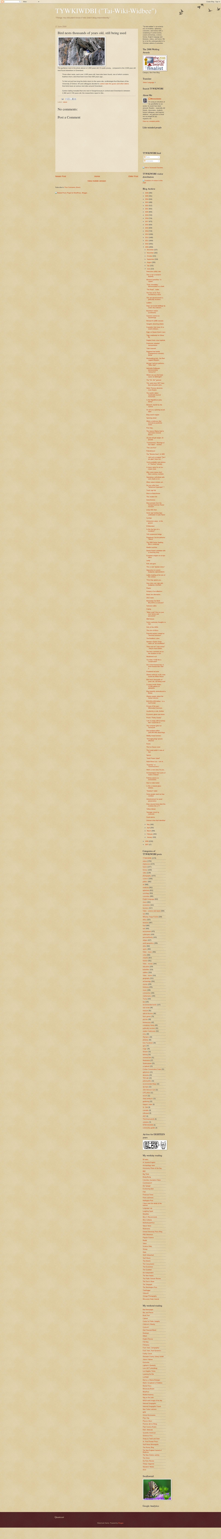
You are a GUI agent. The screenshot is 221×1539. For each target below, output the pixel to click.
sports (145, 949)
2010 (147, 244)
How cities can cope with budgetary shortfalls (154, 584)
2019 (147, 215)
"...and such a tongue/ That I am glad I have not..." (156, 458)
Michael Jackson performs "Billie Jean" (155, 364)
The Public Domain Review (152, 1278)
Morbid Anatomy (148, 1395)
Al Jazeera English (149, 1162)
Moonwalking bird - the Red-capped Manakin (155, 359)
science (145, 879)
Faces (148, 744)
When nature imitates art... (155, 482)
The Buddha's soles (153, 638)
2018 (147, 218)
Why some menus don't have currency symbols (155, 473)
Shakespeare (147, 1063)
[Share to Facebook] (73, 99)
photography (147, 876)
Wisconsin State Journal (151, 1299)
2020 (147, 212)
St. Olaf (145, 1107)
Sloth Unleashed (148, 1255)
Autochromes (150, 500)
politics (145, 882)
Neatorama (146, 1060)
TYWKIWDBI (147, 858)
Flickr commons (148, 1198)
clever (145, 902)
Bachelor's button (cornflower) (152, 311)
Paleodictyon (150, 451)
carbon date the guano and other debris (114, 84)
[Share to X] (71, 99)
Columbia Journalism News (152, 1180)
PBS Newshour (148, 1234)
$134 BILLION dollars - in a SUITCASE (155, 702)
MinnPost (146, 1392)
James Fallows (148, 1359)
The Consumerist (148, 1264)
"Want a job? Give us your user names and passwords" (155, 614)
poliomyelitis (147, 1081)
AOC (144, 1116)
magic (145, 1049)
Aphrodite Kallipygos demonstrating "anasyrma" (153, 370)
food (144, 925)
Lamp (148, 560)
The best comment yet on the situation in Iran (155, 652)
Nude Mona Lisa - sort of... (155, 761)
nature (65, 102)
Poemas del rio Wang (150, 1424)
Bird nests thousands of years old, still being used (155, 680)
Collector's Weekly (149, 1324)
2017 (147, 221)
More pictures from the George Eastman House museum (155, 504)
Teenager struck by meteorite (152, 813)
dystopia (145, 1087)
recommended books (150, 1005)
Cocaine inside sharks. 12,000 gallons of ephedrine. (154, 686)
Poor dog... (150, 428)
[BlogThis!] (68, 99)
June (149, 269)
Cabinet (145, 1318)
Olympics (146, 1037)
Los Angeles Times (149, 1371)
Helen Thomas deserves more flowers (154, 389)
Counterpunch (147, 1183)
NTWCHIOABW (148, 1125)
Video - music (147, 952)
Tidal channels (151, 348)
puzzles (145, 1019)
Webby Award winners (153, 736)
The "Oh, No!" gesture (153, 380)
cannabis (146, 1110)
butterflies (146, 969)
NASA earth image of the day (152, 1400)
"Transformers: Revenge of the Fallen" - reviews (155, 443)
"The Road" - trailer (152, 289)
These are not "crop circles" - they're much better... (155, 647)
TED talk (146, 1078)
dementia (146, 1075)
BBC (144, 1171)
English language (148, 899)
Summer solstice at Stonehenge (152, 316)
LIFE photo (146, 1093)
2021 (147, 209)
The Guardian (147, 1270)
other (144, 946)
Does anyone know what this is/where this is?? (156, 805)
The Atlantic (147, 1261)
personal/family (148, 937)
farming (145, 1054)
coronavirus (146, 993)
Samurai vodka (151, 606)
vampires (146, 1122)
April (148, 828)
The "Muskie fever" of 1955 (155, 454)
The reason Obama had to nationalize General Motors (155, 433)
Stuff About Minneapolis (151, 1444)
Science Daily (147, 1246)
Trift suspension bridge (154, 534)
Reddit (145, 1240)
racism (145, 1096)
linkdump (146, 987)
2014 (147, 231)
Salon (145, 1243)
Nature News (147, 1226)
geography (146, 978)
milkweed (146, 1113)
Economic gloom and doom (155, 714)
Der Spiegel (146, 1186)
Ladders (149, 303)
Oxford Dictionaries (149, 1415)
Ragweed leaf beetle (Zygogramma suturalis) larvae (155, 353)
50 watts (145, 1159)
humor (145, 867)
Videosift (146, 1293)
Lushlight (146, 1377)
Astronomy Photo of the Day (152, 1168)
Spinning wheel (151, 418)
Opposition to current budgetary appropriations (155, 571)
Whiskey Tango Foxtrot (150, 917)
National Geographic (149, 1403)
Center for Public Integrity (151, 1321)
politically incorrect (149, 1028)
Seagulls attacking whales (155, 324)
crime (144, 955)
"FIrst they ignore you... (154, 580)
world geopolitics (148, 943)
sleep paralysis (148, 1098)
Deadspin (146, 1333)
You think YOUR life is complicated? (153, 660)
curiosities (146, 896)
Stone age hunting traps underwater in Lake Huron (155, 514)
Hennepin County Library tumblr (153, 1356)
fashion (145, 961)
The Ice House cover (153, 747)
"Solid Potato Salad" (153, 758)
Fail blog (145, 1342)
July (148, 265)
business (146, 908)
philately (145, 1040)
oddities (145, 972)
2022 (147, 205)
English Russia (148, 1339)
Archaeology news (149, 1165)
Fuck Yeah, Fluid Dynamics (152, 1350)
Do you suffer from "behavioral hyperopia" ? (155, 486)
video (144, 873)
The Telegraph (147, 1284)
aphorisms (146, 1072)
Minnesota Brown (148, 1389)
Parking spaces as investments (152, 779)
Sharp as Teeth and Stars (151, 1439)
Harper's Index (147, 1104)
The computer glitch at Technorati (153, 726)
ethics (145, 920)
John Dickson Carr (149, 1090)
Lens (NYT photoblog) (150, 1368)
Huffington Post (148, 1200)
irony (144, 1034)
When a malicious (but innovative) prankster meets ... (154, 423)
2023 (147, 202)
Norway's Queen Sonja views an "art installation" (155, 642)
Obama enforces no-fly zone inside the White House (155, 675)
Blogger (120, 1523)
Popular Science (148, 1237)
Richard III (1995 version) (154, 321)
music (145, 990)
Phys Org (146, 1418)
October (150, 256)
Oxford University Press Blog (152, 1232)
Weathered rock (151, 656)
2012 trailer (150, 598)
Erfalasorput (150, 526)
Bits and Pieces (148, 1312)
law (144, 1002)
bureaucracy (147, 1022)
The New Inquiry (148, 1275)
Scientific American (149, 1433)
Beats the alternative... (154, 594)
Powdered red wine (152, 671)
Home (97, 176)
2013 (147, 234)
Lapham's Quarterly (149, 1365)
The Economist (148, 1267)
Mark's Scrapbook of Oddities (152, 1383)
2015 (147, 228)
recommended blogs (149, 1084)
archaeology (147, 981)
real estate (146, 1007)
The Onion (146, 1458)
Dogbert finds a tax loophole (155, 340)
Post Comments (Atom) (72, 187)
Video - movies (148, 964)
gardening (146, 1101)
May (148, 824)
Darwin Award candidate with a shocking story (155, 551)
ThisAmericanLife (148, 1119)
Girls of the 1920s (152, 627)
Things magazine (148, 1464)
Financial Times (148, 1195)
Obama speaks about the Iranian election (154, 697)
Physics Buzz (147, 1421)
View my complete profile (151, 121)
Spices (148, 755)
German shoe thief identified (155, 820)
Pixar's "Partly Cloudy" (153, 717)
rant (144, 928)
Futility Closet (147, 1353)
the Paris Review (148, 1461)
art (143, 884)
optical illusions (148, 1013)
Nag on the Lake (148, 1397)
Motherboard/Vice (148, 1223)
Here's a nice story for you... (155, 770)
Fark (144, 1192)
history (145, 870)
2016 (147, 225)
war (144, 914)
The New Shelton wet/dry (151, 1455)
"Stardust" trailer (151, 791)
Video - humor (147, 975)
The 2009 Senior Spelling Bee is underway (154, 543)
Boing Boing (147, 1177)
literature (145, 923)
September (151, 259)
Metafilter (146, 1214)
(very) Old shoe (151, 510)
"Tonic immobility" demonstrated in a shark (155, 285)
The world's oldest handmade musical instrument (153, 395)
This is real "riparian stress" (155, 567)
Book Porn (146, 1315)
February (150, 834)
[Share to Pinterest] (75, 99)
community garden (149, 1128)
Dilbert (145, 1336)
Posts (147, 157)
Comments (149, 161)
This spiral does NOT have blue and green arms (155, 384)
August (149, 262)
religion (145, 940)
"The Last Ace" (151, 448)
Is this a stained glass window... (153, 787)
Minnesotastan (156, 99)
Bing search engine (152, 415)
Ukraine (145, 1052)
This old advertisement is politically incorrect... (154, 298)
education (146, 966)
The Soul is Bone (148, 1281)
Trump (145, 999)
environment (147, 931)
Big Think (146, 1174)
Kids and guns (151, 564)
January (150, 837)
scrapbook (146, 1066)
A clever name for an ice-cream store (154, 468)
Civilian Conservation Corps (152, 1069)
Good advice (150, 817)
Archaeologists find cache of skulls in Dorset (155, 773)
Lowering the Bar (148, 1374)
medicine (146, 887)
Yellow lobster (151, 809)
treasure (145, 1010)
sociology (146, 893)
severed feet (147, 1057)
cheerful (145, 958)
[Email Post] (62, 99)
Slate (144, 1252)
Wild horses (150, 619)
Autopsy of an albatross (154, 591)
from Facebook (148, 1043)
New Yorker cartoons (150, 1409)
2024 (147, 199)
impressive (146, 864)
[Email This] (66, 99)
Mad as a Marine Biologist (151, 1380)
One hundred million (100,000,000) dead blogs (155, 731)
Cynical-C (146, 1327)
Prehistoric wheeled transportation (152, 344)
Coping (148, 609)
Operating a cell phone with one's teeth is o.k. (155, 478)
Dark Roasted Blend (149, 1330)
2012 (147, 237)
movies (145, 984)
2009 (147, 247)
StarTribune (146, 1258)
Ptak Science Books (149, 1427)
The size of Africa (152, 630)
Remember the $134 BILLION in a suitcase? (155, 601)
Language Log (147, 1208)
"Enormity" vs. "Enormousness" (152, 765)
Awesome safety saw (153, 271)
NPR (144, 1412)
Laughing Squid (148, 1211)
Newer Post (60, 176)
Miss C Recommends (150, 1217)
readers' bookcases (149, 1031)
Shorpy (145, 1249)
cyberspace (146, 934)
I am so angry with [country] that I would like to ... (155, 721)
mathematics (147, 996)
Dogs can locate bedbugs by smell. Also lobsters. (155, 306)
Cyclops (149, 518)
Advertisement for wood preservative (154, 800)
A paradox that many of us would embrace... (155, 328)
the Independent (148, 1273)
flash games (147, 1016)
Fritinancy (146, 1345)
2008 (147, 841)
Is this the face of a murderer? (152, 530)
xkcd (144, 1470)
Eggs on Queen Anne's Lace (155, 332)
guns (144, 1046)
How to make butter (152, 783)
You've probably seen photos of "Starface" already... (156, 463)
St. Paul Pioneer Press (150, 1441)
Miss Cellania (147, 1220)
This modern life (151, 497)
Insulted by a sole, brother (155, 711)
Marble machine (151, 547)
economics (146, 905)
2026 (147, 193)
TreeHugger (146, 1290)
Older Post (133, 176)
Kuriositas (146, 1362)
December (150, 250)
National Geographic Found (152, 1406)
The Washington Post (150, 1287)
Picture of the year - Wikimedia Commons (154, 707)
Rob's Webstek (148, 1430)
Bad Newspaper (148, 1309)
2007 (147, 844)
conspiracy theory (149, 1025)
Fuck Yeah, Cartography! (151, 1348)
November (150, 253)
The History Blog (148, 1447)
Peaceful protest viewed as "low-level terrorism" (155, 634)
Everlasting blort (148, 1189)
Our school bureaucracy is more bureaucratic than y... (155, 666)
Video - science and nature (152, 911)
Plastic (148, 588)
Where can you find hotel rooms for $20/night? (154, 376)
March (149, 831)
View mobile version (96, 181)
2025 (147, 196)
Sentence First (148, 1436)
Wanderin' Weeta (148, 1467)
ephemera (146, 890)
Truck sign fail (151, 490)
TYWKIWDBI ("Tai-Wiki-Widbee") (106, 10)
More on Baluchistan (153, 493)
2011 (147, 240)
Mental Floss (147, 1386)
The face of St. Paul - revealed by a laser (153, 293)
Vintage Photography (150, 1296)
